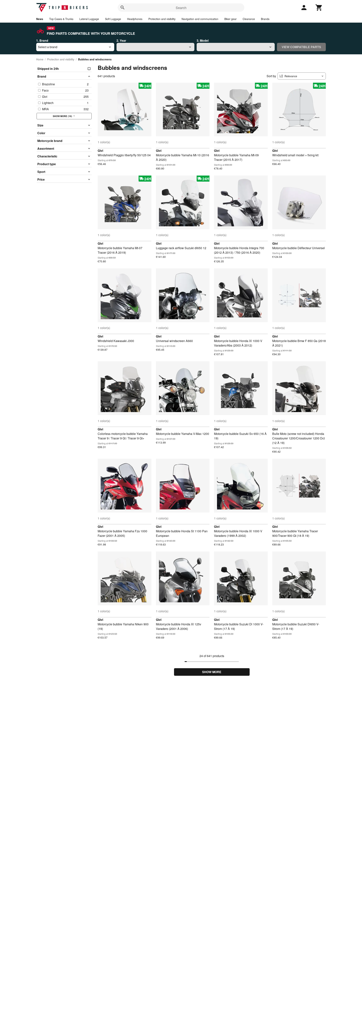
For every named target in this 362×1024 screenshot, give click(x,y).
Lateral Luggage (89, 19)
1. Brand (42, 40)
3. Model (203, 40)
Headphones (134, 19)
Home (39, 59)
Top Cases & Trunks (61, 19)
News (39, 19)
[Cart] (319, 7)
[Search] (122, 7)
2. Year (121, 40)
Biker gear (230, 19)
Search (181, 7)
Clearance (249, 19)
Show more (211, 672)
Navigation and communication (200, 19)
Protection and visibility (162, 19)
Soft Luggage (113, 19)
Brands (265, 19)
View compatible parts (301, 47)
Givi (100, 150)
